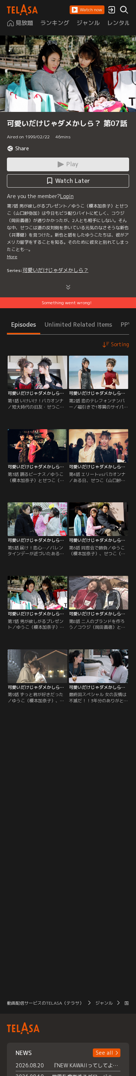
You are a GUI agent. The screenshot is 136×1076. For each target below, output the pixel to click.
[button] (87, 9)
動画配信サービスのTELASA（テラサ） (45, 1003)
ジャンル (104, 1003)
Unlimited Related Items (78, 324)
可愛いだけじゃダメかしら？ (55, 270)
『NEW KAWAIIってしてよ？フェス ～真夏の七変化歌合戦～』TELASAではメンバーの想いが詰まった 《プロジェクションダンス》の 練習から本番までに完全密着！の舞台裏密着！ (86, 1065)
